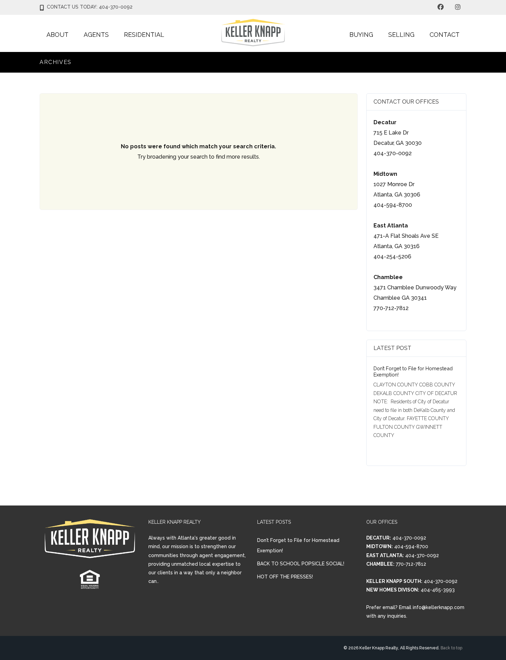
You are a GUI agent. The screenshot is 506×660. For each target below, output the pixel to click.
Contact (445, 34)
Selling (401, 34)
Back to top (451, 648)
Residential (144, 34)
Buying (361, 34)
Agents (96, 34)
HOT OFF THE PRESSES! (285, 576)
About (57, 34)
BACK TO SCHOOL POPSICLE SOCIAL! (300, 563)
